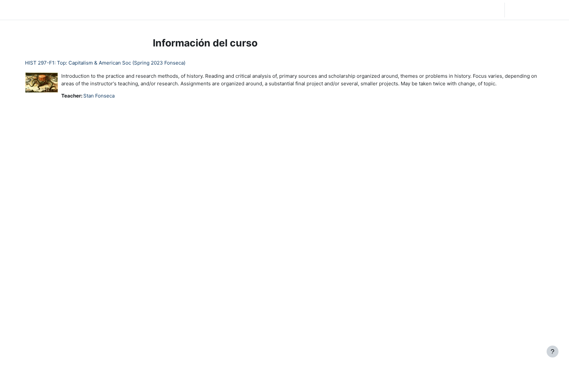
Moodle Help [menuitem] (127, 10)
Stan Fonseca (99, 96)
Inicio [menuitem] (53, 10)
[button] (463, 10)
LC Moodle (21, 10)
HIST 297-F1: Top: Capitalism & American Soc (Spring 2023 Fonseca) (105, 63)
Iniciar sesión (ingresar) (536, 10)
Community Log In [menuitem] (86, 10)
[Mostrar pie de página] (552, 351)
